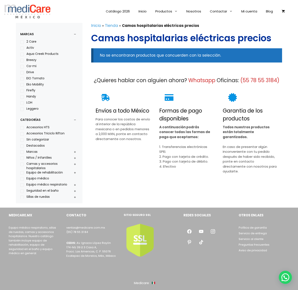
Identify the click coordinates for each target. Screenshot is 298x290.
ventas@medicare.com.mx (85, 228)
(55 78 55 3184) (259, 80)
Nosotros (193, 11)
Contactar (218, 11)
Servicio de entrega (253, 233)
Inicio (143, 11)
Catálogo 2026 (118, 11)
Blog (269, 11)
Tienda (111, 25)
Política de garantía (253, 228)
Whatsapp (201, 80)
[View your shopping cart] (283, 11)
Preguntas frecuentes (254, 245)
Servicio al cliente (251, 239)
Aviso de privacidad (253, 250)
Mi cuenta (249, 11)
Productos (163, 11)
